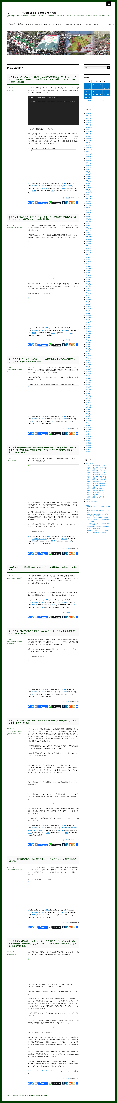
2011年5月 (88, 444)
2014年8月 (88, 373)
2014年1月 (88, 386)
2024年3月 (88, 165)
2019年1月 (88, 277)
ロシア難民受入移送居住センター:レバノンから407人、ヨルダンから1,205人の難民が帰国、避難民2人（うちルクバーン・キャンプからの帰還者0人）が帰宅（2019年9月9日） (42, 943)
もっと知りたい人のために (33, 24)
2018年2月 (88, 297)
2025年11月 (89, 129)
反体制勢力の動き (11, 227)
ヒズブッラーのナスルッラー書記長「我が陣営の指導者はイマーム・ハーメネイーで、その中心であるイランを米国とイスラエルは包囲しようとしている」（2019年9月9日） (43, 79)
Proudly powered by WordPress (39, 1095)
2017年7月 (88, 310)
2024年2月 (88, 167)
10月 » (104, 100)
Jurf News (64, 602)
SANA (64, 188)
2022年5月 (88, 205)
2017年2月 (88, 319)
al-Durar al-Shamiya (39, 186)
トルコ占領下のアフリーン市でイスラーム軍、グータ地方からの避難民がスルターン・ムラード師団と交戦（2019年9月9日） (42, 218)
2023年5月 (88, 184)
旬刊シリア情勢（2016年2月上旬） (96, 492)
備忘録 (87, 505)
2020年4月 (88, 250)
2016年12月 (89, 323)
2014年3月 (88, 382)
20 (104, 91)
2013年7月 (88, 397)
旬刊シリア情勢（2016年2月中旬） (96, 494)
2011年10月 (88, 435)
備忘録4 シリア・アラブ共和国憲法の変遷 (97, 517)
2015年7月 (88, 353)
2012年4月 (88, 424)
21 (108, 91)
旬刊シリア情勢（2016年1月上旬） (96, 487)
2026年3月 (88, 122)
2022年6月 (88, 203)
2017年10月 (89, 305)
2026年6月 (88, 117)
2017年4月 (88, 315)
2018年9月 (88, 285)
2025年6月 (88, 138)
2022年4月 (88, 207)
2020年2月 (88, 254)
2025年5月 (88, 140)
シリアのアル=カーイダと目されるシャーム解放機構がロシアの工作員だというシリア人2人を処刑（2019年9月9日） (42, 360)
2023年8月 (88, 178)
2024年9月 (88, 155)
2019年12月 (89, 258)
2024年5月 (88, 162)
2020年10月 (89, 240)
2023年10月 (89, 174)
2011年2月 (88, 449)
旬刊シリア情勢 (89, 463)
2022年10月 (89, 196)
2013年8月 (88, 395)
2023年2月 (88, 189)
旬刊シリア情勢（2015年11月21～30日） (97, 479)
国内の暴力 (19, 227)
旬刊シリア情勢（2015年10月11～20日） (97, 472)
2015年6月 (88, 355)
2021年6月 (88, 225)
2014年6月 (88, 377)
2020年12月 (89, 236)
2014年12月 (89, 366)
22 (86, 94)
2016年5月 (88, 335)
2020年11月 (89, 238)
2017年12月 (89, 301)
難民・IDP (11, 643)
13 (104, 88)
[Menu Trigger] (108, 3)
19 (100, 91)
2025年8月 (88, 135)
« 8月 (89, 100)
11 (97, 88)
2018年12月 (89, 279)
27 (104, 94)
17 (93, 91)
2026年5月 (88, 118)
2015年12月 (89, 344)
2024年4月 (88, 164)
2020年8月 (88, 243)
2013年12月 (88, 388)
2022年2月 (88, 211)
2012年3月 (88, 426)
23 (89, 94)
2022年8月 (88, 200)
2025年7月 (88, 137)
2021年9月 (88, 220)
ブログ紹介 (11, 24)
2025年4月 (88, 142)
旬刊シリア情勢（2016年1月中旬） (96, 489)
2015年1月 (88, 364)
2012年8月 (88, 417)
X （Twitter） (57, 24)
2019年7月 (88, 267)
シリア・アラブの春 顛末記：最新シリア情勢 (32, 12)
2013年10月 (88, 391)
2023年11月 (88, 173)
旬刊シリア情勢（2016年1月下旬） (96, 490)
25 (97, 94)
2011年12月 (88, 431)
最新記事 (20, 24)
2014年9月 (88, 371)
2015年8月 (88, 351)
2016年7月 (88, 332)
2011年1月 (88, 451)
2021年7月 (88, 223)
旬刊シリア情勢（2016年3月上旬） (96, 498)
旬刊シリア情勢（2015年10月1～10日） (97, 470)
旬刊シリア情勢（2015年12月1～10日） (97, 481)
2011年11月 (88, 433)
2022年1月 (88, 212)
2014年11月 (88, 368)
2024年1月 (88, 169)
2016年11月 (88, 324)
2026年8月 (88, 113)
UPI (52, 190)
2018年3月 (88, 296)
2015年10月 (89, 348)
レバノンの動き (11, 90)
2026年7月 (88, 115)
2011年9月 (88, 436)
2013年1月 (88, 407)
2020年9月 (88, 241)
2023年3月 (88, 187)
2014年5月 (88, 379)
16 (89, 91)
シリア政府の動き (11, 460)
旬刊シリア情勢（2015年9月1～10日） (97, 465)
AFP (29, 183)
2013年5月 (88, 400)
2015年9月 (88, 350)
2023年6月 (88, 182)
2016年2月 (88, 341)
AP (65, 183)
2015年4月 (88, 359)
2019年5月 (88, 270)
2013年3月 (88, 404)
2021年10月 (89, 218)
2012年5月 (88, 422)
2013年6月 (88, 398)
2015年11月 (88, 346)
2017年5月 (88, 314)
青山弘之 (68, 198)
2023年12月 (89, 171)
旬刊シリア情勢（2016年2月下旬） (96, 496)
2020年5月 (88, 249)
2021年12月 (89, 214)
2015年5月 (88, 357)
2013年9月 (88, 393)
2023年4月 (88, 185)
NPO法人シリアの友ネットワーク (94, 24)
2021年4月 (88, 229)
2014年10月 (89, 370)
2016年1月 (88, 342)
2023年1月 (88, 191)
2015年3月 (88, 361)
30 (89, 97)
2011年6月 (88, 442)
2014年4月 (88, 380)
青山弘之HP (78, 24)
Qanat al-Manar (66, 186)
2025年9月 (88, 133)
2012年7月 (88, 418)
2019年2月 (88, 276)
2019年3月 (88, 274)
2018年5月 (88, 292)
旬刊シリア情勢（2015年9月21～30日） (97, 469)
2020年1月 (88, 256)
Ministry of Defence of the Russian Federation (43, 1071)
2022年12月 (89, 193)
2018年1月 (88, 299)
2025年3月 (88, 144)
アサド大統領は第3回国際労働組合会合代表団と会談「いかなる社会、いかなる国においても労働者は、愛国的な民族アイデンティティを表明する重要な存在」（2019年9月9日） (43, 450)
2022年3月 (88, 209)
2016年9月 (88, 328)
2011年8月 (88, 438)
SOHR (34, 190)
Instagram (68, 24)
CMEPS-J (110, 24)
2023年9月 (88, 176)
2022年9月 (88, 198)
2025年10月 (89, 131)
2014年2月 (88, 384)
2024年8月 (88, 156)
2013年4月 (88, 402)
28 (108, 94)
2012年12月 (89, 409)
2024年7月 (88, 158)
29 (86, 97)
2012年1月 (88, 429)
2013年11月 (88, 389)
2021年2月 (88, 232)
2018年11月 (88, 281)
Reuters (44, 188)
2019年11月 (88, 259)
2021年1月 (88, 234)
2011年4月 (88, 445)
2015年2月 (88, 362)
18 (97, 91)
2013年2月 (88, 406)
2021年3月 (88, 230)
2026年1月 (88, 126)
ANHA (47, 183)
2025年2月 (88, 146)
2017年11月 (88, 303)
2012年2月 (88, 427)
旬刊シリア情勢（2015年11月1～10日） (97, 476)
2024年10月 (89, 153)
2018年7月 (88, 288)
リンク (87, 503)
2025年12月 (89, 128)
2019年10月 (89, 261)
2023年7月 (88, 180)
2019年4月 (88, 272)
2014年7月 (88, 375)
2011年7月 (88, 440)
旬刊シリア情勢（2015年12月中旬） (96, 483)
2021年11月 (88, 216)
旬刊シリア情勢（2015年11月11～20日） (97, 478)
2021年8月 (88, 221)
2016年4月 (88, 337)
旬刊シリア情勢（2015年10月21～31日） (97, 474)
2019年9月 (88, 263)
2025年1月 (88, 147)
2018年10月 (89, 283)
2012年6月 (88, 420)
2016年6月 (88, 333)
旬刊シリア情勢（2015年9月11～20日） (97, 467)
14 (108, 88)
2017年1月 (88, 321)
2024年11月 (89, 151)
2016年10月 (89, 326)
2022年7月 (88, 202)
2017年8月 (88, 308)
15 (86, 91)
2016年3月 (88, 339)
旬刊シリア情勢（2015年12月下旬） (96, 485)
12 (100, 88)
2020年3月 (88, 252)
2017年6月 (88, 312)
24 (93, 94)
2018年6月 (88, 290)
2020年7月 (88, 245)
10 (93, 88)
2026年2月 (88, 124)
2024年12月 (89, 149)
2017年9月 (88, 306)
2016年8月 (88, 330)
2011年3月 (88, 447)
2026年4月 (88, 120)
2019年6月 (88, 268)
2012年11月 (88, 411)
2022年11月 (89, 194)
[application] (53, 110)
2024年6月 (88, 160)
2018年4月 (88, 294)
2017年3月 (88, 317)
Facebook (47, 24)
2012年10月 (89, 413)
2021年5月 (88, 227)
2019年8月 (88, 265)
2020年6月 (88, 247)
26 (100, 94)
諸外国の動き (18, 869)
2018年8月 (88, 286)
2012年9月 (88, 415)
